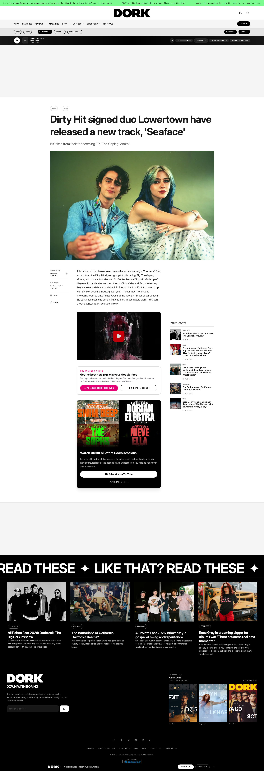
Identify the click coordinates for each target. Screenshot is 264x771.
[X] (128, 740)
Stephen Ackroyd (53, 275)
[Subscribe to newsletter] (64, 708)
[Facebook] (121, 740)
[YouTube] (136, 740)
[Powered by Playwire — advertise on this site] (132, 761)
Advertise (90, 748)
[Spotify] (143, 740)
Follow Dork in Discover (99, 388)
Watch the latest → (118, 482)
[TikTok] (150, 740)
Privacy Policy (124, 748)
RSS (160, 748)
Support (101, 748)
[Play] (17, 40)
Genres (136, 748)
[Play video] (119, 336)
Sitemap (152, 748)
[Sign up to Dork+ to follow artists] (67, 274)
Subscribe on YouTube (121, 474)
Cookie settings (171, 748)
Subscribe (186, 767)
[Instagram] (114, 740)
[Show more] (214, 767)
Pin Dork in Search (138, 388)
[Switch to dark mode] (240, 13)
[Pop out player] (172, 40)
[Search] (247, 13)
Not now (202, 767)
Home (54, 108)
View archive (250, 680)
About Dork (111, 748)
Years (144, 748)
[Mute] (178, 40)
